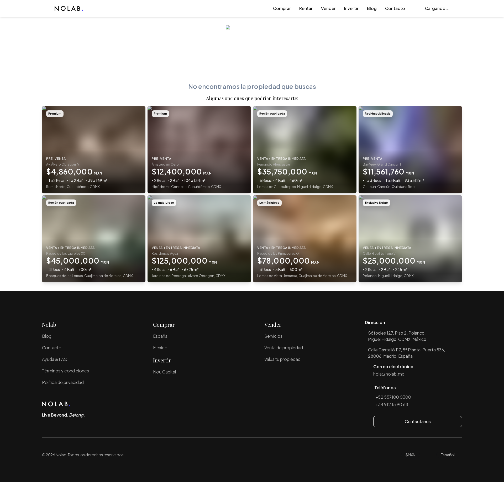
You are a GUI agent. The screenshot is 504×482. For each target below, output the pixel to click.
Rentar (306, 8)
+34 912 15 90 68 (391, 404)
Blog (372, 8)
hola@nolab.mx (388, 374)
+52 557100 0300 (393, 397)
